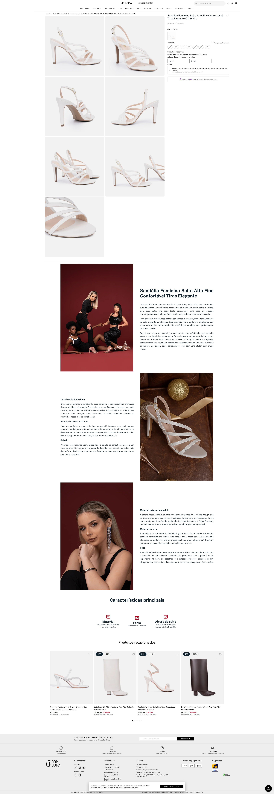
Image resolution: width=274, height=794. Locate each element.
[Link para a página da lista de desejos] (228, 3)
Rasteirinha (109, 9)
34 (170, 47)
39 (201, 47)
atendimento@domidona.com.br (147, 770)
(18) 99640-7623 (142, 764)
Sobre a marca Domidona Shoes (112, 779)
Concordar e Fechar (171, 786)
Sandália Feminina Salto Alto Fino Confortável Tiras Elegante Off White (109, 13)
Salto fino (76, 13)
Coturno (129, 9)
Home (48, 13)
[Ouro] (215, 768)
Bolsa (169, 9)
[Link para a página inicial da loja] (53, 774)
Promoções (180, 9)
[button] (133, 721)
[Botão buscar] (196, 3)
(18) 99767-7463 (141, 767)
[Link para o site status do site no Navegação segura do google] (226, 775)
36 (182, 47)
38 (195, 47)
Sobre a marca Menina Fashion (111, 775)
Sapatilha (158, 9)
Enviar (169, 65)
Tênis (138, 9)
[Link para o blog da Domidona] (84, 767)
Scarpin (147, 9)
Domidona (56, 13)
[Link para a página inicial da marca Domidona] (126, 3)
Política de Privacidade (112, 767)
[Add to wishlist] (227, 15)
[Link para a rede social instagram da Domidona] (79, 767)
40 (207, 47)
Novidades (84, 9)
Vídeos (191, 9)
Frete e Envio (108, 770)
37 (189, 47)
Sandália (97, 9)
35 (176, 47)
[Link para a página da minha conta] (232, 3)
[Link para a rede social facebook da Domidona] (75, 767)
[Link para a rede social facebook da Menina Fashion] (75, 775)
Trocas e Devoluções (111, 772)
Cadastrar (185, 738)
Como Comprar (109, 764)
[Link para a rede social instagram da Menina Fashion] (79, 775)
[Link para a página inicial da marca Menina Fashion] (145, 3)
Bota (120, 9)
